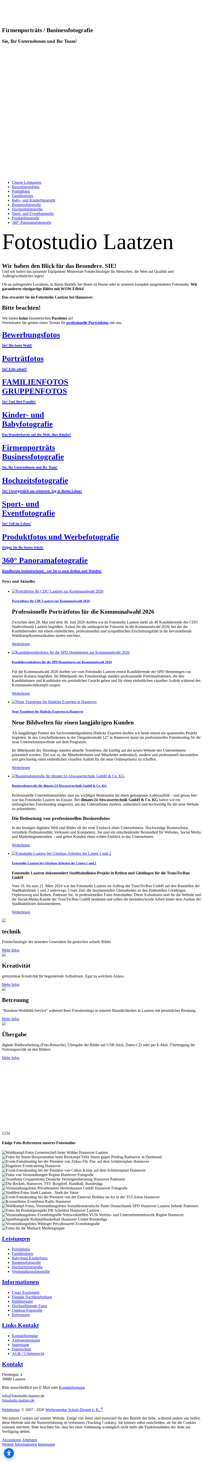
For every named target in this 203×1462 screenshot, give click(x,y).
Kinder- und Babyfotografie (36, 423)
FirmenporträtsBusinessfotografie (33, 456)
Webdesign (10, 1410)
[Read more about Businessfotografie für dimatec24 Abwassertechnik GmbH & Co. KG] (68, 776)
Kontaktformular (72, 1387)
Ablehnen (29, 1440)
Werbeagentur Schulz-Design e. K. (74, 1410)
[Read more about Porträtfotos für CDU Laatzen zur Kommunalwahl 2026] (57, 591)
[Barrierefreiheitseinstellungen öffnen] (9, 1453)
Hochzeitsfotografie (42, 484)
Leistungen (16, 1238)
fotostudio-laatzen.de (18, 1400)
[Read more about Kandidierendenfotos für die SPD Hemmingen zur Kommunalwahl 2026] (70, 652)
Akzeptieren (11, 1440)
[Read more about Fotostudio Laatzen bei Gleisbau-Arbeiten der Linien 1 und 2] (61, 853)
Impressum (46, 1444)
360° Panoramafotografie (52, 564)
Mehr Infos (10, 950)
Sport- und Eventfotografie (28, 512)
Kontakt (12, 1364)
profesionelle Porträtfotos (87, 323)
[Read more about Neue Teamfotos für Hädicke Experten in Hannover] (54, 702)
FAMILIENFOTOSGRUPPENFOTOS (35, 390)
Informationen (20, 1282)
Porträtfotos (23, 362)
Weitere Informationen (19, 1444)
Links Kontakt (20, 1325)
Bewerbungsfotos (31, 338)
